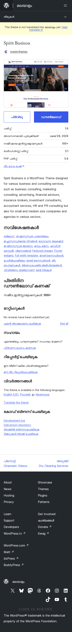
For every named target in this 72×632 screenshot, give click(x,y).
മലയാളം (18, 581)
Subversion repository (17, 424)
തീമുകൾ (9, 16)
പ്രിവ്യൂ (17, 117)
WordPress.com (16, 545)
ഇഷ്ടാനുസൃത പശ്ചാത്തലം (32, 236)
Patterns (43, 502)
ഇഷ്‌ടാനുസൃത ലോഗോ (18, 245)
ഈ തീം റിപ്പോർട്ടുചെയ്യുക (20, 372)
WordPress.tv (15, 533)
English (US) (11, 394)
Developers (11, 527)
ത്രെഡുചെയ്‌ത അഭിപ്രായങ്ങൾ (42, 265)
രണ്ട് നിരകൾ (44, 270)
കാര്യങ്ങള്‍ (46, 520)
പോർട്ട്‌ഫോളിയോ (14, 260)
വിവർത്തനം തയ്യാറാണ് (19, 270)
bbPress (11, 558)
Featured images (42, 250)
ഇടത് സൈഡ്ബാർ (51, 255)
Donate (45, 527)
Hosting (9, 495)
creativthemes (19, 51)
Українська (42, 394)
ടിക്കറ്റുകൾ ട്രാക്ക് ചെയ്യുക (21, 433)
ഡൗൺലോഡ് (51, 117)
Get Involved (47, 514)
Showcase (45, 482)
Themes (43, 489)
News (7, 489)
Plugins (42, 495)
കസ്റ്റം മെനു (41, 245)
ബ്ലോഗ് (9, 236)
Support (9, 520)
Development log (14, 420)
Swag (43, 533)
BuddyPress (14, 565)
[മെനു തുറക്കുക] (66, 5)
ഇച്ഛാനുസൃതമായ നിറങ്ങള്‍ (20, 241)
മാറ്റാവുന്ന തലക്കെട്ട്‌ (51, 241)
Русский (25, 394)
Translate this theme (16, 402)
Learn (7, 514)
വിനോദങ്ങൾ (23, 250)
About (8, 482)
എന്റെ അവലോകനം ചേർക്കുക (22, 323)
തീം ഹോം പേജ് (13, 166)
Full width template (26, 255)
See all (64, 323)
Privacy (9, 502)
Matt (9, 552)
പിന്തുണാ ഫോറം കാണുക (20, 347)
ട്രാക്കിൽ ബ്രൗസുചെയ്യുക (21, 429)
